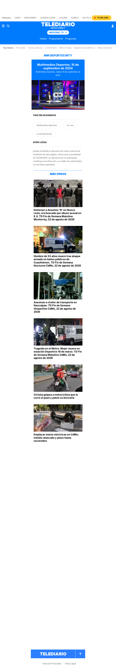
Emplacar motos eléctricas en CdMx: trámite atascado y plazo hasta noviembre (56, 437)
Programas (70, 38)
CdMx (18, 17)
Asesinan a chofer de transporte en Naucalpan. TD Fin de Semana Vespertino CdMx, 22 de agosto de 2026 (55, 307)
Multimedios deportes (47, 125)
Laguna (63, 17)
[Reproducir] (58, 94)
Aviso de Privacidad (52, 663)
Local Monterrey (44, 134)
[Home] (58, 24)
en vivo (70, 125)
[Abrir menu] (3, 26)
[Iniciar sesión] (112, 26)
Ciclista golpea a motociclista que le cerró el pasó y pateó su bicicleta (56, 396)
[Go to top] (80, 654)
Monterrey (30, 17)
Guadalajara (47, 17)
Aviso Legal (70, 663)
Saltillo (87, 17)
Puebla (75, 17)
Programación (56, 38)
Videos (43, 38)
